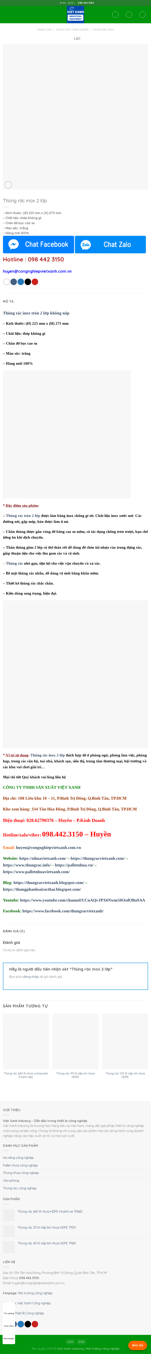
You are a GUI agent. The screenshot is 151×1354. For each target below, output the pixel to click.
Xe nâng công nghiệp (18, 1158)
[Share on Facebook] (13, 282)
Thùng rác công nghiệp (72, 29)
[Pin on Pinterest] (35, 282)
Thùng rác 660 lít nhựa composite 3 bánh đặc (26, 1075)
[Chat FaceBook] (38, 245)
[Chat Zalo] (110, 245)
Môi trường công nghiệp (35, 1293)
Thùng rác (14, 563)
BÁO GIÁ (137, 1345)
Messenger (8, 1338)
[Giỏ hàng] (142, 14)
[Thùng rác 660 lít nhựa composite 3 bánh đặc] (26, 1041)
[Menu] (5, 14)
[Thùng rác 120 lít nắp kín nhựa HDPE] (125, 1041)
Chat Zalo (9, 1326)
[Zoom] (8, 185)
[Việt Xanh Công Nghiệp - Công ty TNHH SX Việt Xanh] (75, 14)
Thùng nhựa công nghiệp (21, 1173)
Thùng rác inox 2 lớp (47, 755)
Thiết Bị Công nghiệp (29, 1313)
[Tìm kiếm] (115, 14)
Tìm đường (9, 1313)
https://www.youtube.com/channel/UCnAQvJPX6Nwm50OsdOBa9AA (82, 900)
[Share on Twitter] (20, 282)
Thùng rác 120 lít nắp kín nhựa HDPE (125, 1075)
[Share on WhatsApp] (6, 282)
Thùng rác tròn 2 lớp (23, 516)
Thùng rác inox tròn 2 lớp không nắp (36, 313)
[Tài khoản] (129, 14)
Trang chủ (44, 29)
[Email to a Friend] (28, 282)
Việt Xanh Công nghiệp (34, 1303)
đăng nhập (31, 977)
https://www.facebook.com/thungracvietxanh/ (63, 911)
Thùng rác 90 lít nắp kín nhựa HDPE (75, 1075)
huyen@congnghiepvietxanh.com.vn (48, 847)
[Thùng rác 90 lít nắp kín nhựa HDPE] (75, 1041)
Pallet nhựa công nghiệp (20, 1165)
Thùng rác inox (103, 29)
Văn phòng (11, 1180)
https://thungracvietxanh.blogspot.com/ (49, 882)
